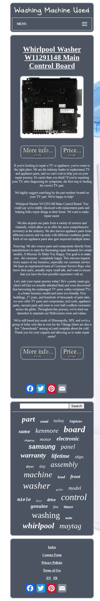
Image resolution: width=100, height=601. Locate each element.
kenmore (46, 430)
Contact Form (52, 555)
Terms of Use (52, 570)
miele (24, 499)
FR (55, 578)
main (68, 518)
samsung (42, 446)
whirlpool (38, 525)
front (75, 476)
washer (36, 485)
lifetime (60, 455)
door (39, 500)
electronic (68, 438)
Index (52, 547)
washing (46, 515)
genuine (39, 506)
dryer (30, 466)
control (74, 497)
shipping (29, 440)
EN (48, 578)
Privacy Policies (52, 563)
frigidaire (76, 421)
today (59, 420)
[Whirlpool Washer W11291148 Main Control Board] (52, 108)
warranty (33, 455)
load (61, 477)
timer (68, 507)
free (55, 507)
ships (79, 457)
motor (45, 439)
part (28, 419)
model (75, 488)
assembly (64, 464)
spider (59, 489)
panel (68, 446)
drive (51, 499)
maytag (70, 526)
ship (42, 466)
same (24, 431)
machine (38, 474)
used (44, 421)
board (74, 429)
